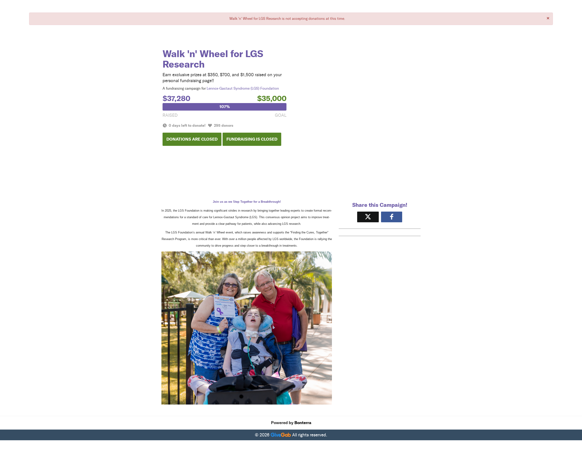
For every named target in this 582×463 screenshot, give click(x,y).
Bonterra (302, 422)
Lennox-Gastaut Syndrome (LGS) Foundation (243, 88)
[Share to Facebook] (391, 217)
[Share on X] (368, 217)
